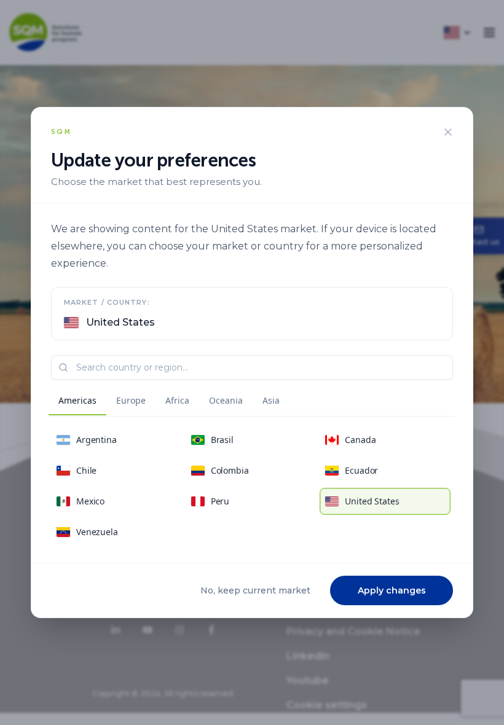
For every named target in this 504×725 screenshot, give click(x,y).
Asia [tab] (271, 400)
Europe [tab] (131, 400)
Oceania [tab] (226, 400)
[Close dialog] (448, 132)
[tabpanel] (252, 486)
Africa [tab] (177, 400)
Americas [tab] (77, 400)
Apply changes (392, 590)
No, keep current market (255, 590)
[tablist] (169, 402)
